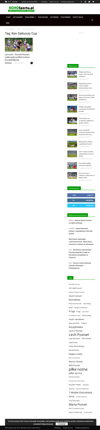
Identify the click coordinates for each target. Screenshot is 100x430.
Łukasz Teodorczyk (75, 412)
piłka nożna (78, 369)
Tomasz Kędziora (81, 397)
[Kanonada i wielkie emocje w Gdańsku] (72, 165)
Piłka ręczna (43, 17)
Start (8, 17)
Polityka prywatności (67, 2)
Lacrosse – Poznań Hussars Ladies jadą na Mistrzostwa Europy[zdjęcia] (17, 57)
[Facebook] (81, 1)
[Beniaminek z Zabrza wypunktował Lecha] (72, 144)
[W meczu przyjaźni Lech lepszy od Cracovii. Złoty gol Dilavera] (72, 97)
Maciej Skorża (74, 350)
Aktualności (18, 17)
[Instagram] (85, 1)
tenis (71, 396)
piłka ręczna (75, 373)
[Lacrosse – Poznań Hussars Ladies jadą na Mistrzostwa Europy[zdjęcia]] (19, 45)
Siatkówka (54, 17)
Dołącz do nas (54, 2)
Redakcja (44, 2)
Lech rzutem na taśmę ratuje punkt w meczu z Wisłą (86, 154)
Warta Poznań (78, 404)
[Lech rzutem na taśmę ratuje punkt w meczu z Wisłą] (72, 154)
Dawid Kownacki (75, 296)
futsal (71, 307)
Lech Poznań (79, 334)
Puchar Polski (75, 384)
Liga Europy (73, 342)
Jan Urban (85, 311)
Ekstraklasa (74, 299)
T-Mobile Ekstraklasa (80, 392)
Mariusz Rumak (76, 361)
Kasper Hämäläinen (76, 319)
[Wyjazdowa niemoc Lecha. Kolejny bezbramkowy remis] (72, 85)
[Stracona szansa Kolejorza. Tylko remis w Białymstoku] (72, 175)
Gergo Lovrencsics (80, 307)
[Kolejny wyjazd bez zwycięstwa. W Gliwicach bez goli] (72, 109)
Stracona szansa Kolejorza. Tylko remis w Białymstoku (87, 175)
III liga (72, 311)
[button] (92, 20)
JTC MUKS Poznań (74, 315)
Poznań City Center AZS (76, 381)
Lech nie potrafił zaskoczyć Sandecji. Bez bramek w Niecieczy (87, 132)
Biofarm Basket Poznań (76, 292)
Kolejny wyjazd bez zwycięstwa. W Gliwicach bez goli (87, 109)
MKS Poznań (74, 365)
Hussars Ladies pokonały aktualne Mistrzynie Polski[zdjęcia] (80, 265)
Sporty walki (78, 17)
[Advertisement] (66, 8)
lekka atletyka (86, 338)
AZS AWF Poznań (74, 284)
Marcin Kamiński (74, 358)
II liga (78, 311)
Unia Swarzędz (74, 401)
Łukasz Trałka (88, 412)
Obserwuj (89, 200)
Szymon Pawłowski (82, 389)
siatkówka (86, 385)
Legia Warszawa (74, 338)
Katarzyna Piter (74, 323)
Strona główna (10, 29)
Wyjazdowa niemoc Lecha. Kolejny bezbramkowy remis (85, 86)
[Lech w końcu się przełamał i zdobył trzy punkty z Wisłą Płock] (72, 120)
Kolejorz (84, 323)
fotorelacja (87, 304)
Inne (7, 23)
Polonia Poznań (74, 377)
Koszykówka (65, 17)
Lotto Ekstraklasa (76, 346)
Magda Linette (75, 354)
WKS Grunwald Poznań (76, 408)
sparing (71, 389)
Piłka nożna (29, 17)
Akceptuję (61, 424)
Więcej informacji (47, 424)
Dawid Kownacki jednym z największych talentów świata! (80, 231)
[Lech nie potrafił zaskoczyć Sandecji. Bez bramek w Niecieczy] (72, 132)
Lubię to (90, 195)
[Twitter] (89, 1)
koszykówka (76, 327)
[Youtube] (93, 1)
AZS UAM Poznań (75, 288)
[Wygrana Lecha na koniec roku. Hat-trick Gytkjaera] (72, 74)
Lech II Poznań (75, 331)
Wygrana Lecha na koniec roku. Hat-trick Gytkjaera (86, 74)
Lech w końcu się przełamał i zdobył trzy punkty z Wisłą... (86, 121)
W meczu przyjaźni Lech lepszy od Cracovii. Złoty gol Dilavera (87, 97)
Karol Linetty (86, 315)
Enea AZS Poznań (75, 303)
